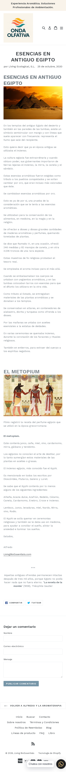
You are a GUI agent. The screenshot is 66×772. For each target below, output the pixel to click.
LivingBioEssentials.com (17, 554)
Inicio (19, 716)
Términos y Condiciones (44, 722)
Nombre (8, 633)
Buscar (30, 716)
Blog (48, 727)
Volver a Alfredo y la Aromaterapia (35, 705)
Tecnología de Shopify (49, 753)
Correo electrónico (14, 646)
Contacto (44, 716)
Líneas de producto (23, 733)
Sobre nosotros (16, 722)
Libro (51, 733)
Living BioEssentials (24, 753)
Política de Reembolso (28, 727)
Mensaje (8, 659)
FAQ (41, 733)
